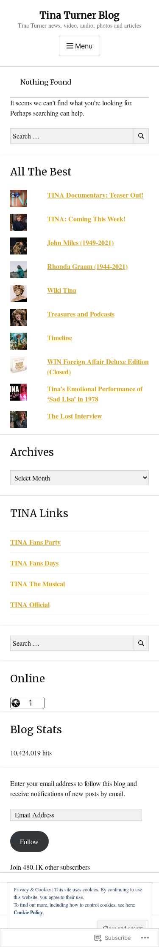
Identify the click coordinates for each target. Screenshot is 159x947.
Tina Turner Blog (79, 15)
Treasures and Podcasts (80, 314)
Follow (29, 841)
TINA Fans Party (35, 542)
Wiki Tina (61, 290)
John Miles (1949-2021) (80, 242)
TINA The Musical (37, 583)
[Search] (141, 136)
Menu (83, 46)
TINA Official (30, 604)
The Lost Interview (74, 416)
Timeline (59, 337)
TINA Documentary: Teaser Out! (95, 195)
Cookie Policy (28, 912)
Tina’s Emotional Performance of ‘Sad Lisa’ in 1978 (94, 394)
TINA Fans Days (34, 563)
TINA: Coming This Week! (86, 218)
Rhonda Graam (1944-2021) (87, 266)
